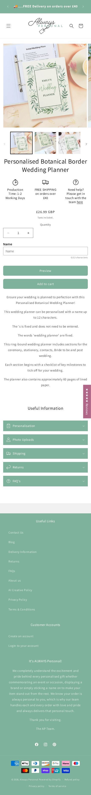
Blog (11, 542)
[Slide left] (4, 144)
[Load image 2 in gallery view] (45, 143)
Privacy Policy (17, 600)
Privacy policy (36, 786)
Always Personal (29, 779)
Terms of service (57, 786)
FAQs (11, 571)
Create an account (20, 636)
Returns (13, 561)
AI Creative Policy (20, 590)
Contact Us (15, 532)
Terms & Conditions (21, 609)
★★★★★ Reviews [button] (87, 401)
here (80, 202)
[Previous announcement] (7, 6)
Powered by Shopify (50, 779)
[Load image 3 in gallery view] (69, 143)
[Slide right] (86, 144)
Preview (45, 271)
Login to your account (23, 646)
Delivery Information (22, 552)
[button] (8, 26)
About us (14, 580)
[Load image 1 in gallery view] (21, 143)
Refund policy (72, 779)
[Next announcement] (83, 6)
